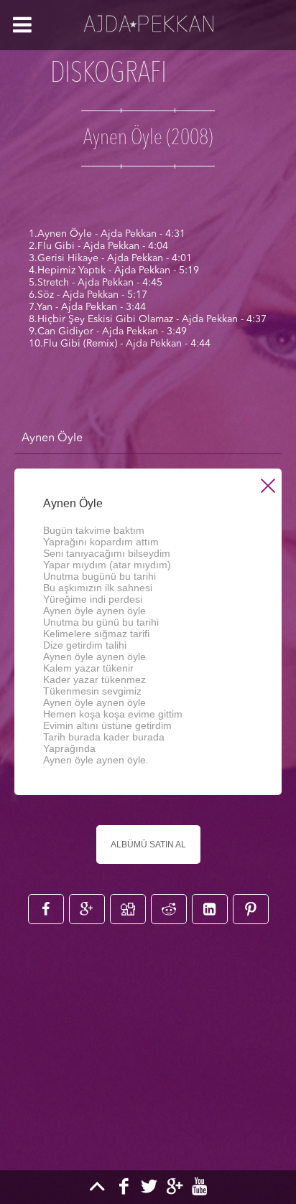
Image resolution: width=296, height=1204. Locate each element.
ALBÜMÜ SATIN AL (148, 844)
